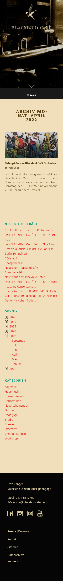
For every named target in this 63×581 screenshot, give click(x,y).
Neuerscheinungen (17, 405)
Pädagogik (11, 415)
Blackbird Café (31, 28)
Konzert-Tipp (13, 401)
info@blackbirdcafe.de (30, 502)
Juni (14, 350)
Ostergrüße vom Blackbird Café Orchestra (30, 163)
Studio (9, 419)
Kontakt (12, 539)
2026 (13, 317)
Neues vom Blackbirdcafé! (21, 267)
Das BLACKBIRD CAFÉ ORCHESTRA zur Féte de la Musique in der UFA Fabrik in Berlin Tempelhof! (30, 249)
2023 (13, 331)
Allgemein (11, 386)
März (15, 359)
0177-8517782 (25, 497)
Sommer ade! (13, 272)
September (19, 340)
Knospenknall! (14, 263)
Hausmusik (12, 391)
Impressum (14, 561)
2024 (13, 326)
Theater (10, 424)
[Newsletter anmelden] (30, 513)
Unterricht (11, 429)
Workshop (11, 438)
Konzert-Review (15, 396)
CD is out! (11, 258)
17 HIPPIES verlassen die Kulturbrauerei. (30, 230)
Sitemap (12, 547)
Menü (33, 95)
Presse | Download (19, 531)
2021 (13, 368)
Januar (16, 364)
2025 (13, 321)
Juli (14, 345)
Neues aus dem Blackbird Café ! (25, 277)
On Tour (10, 410)
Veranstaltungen (15, 433)
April (15, 354)
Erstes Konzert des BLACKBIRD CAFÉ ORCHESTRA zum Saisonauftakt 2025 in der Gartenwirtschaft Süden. (31, 296)
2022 (13, 336)
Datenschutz (15, 555)
